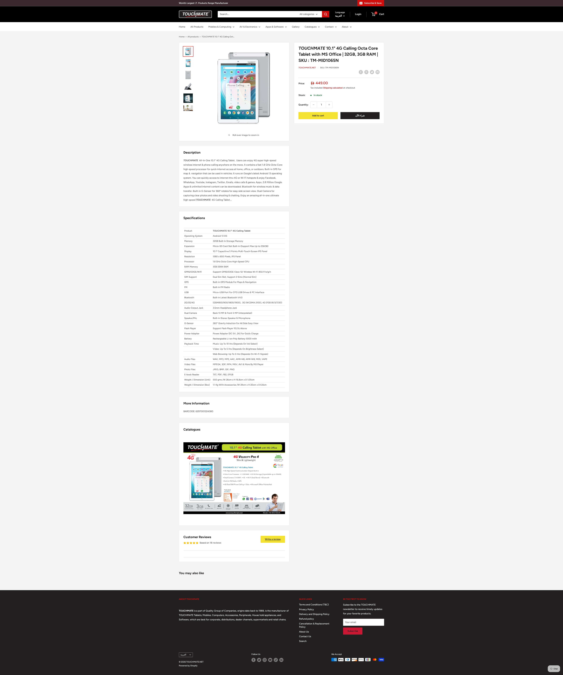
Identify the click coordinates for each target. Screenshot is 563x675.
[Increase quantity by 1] (329, 105)
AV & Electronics (248, 26)
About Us (304, 631)
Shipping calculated (333, 87)
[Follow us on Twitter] (259, 660)
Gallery (296, 26)
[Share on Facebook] (361, 72)
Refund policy (306, 618)
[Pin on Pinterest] (366, 72)
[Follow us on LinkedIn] (281, 660)
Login (358, 14)
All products (193, 36)
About (345, 26)
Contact (329, 26)
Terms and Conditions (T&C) (314, 604)
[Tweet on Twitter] (372, 72)
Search (303, 641)
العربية (183, 654)
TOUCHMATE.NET (307, 67)
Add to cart (318, 115)
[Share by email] (377, 72)
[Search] (325, 14)
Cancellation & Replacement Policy (314, 625)
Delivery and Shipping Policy (314, 614)
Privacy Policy (306, 609)
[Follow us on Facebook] (253, 660)
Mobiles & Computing (219, 26)
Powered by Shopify (188, 665)
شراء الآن (360, 115)
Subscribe (352, 631)
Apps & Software (275, 26)
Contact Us (305, 636)
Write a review (273, 539)
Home (182, 26)
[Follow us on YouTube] (270, 660)
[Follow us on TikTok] (276, 660)
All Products (196, 26)
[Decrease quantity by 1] (314, 105)
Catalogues (311, 26)
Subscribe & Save (372, 3)
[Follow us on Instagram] (265, 660)
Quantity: (304, 104)
